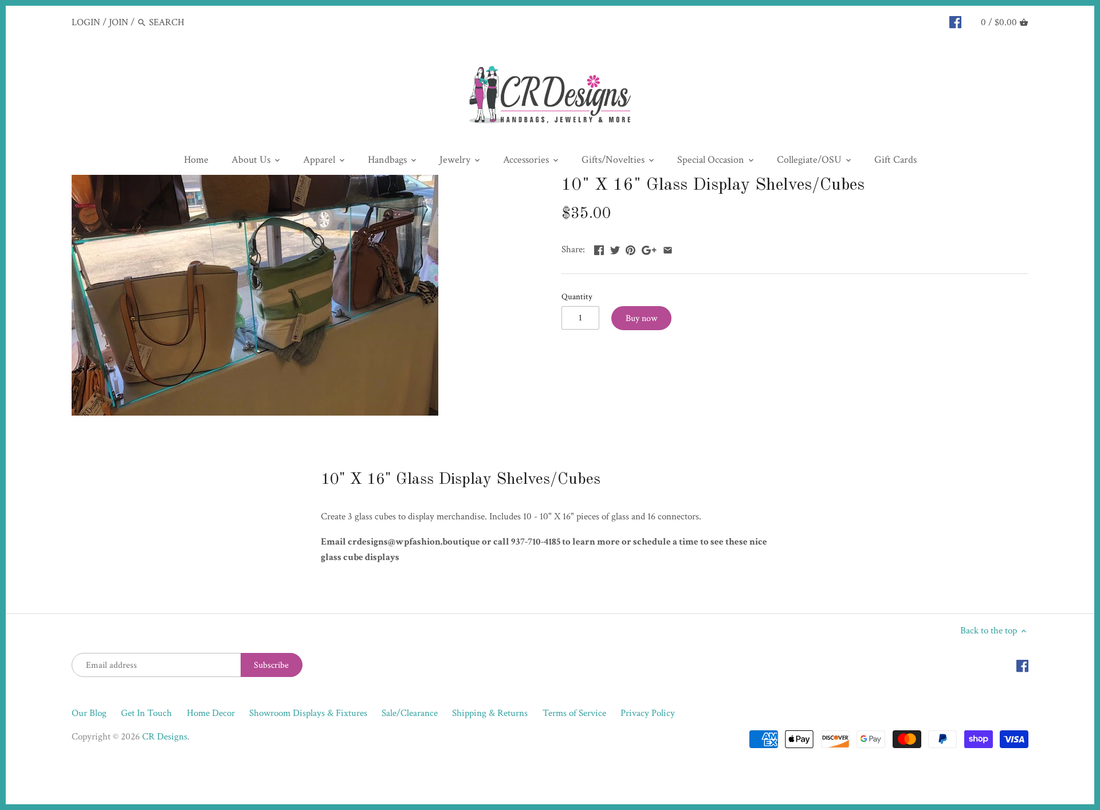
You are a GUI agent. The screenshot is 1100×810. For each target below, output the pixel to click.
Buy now (641, 318)
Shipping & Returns (490, 713)
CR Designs (164, 736)
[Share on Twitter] (615, 248)
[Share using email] (668, 248)
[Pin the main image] (630, 248)
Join (118, 22)
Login (86, 22)
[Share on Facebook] (599, 248)
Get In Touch (146, 713)
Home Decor (211, 713)
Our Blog (89, 713)
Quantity (576, 296)
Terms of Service (574, 713)
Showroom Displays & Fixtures (308, 713)
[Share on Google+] (649, 248)
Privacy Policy (647, 713)
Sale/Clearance (410, 713)
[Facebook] (955, 22)
